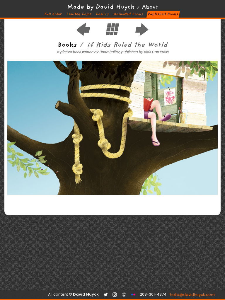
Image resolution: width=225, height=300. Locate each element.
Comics (102, 14)
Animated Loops (128, 14)
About (150, 7)
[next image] (141, 35)
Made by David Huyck (101, 7)
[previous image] (83, 35)
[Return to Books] (112, 35)
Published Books (163, 14)
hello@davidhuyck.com (173, 294)
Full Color (53, 14)
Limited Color (79, 14)
